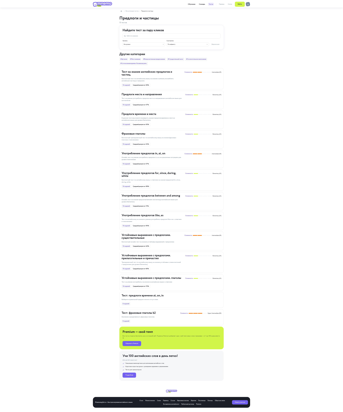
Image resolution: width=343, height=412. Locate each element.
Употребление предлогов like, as (142, 215)
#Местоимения (135, 59)
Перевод (221, 4)
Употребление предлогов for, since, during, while (149, 174)
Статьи (230, 4)
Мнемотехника (150, 401)
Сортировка (170, 41)
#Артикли (123, 59)
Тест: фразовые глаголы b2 (139, 313)
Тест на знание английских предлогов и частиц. (147, 73)
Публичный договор (187, 404)
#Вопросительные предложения (154, 59)
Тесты (211, 4)
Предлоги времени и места (139, 114)
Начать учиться (240, 402)
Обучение (191, 4)
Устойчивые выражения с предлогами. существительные (146, 236)
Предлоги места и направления (142, 94)
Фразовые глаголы (133, 134)
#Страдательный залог (175, 59)
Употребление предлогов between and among (151, 196)
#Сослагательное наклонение (196, 59)
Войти (240, 4)
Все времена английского (171, 404)
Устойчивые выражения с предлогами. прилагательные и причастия (146, 256)
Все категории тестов (132, 11)
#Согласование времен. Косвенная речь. (133, 63)
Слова (159, 401)
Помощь (210, 401)
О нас (141, 401)
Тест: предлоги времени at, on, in (143, 295)
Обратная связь (220, 401)
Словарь (202, 4)
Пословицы (201, 401)
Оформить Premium (131, 343)
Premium (198, 404)
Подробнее (129, 375)
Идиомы (193, 401)
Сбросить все (215, 44)
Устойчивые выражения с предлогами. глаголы (151, 278)
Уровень (125, 41)
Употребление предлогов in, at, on (143, 153)
